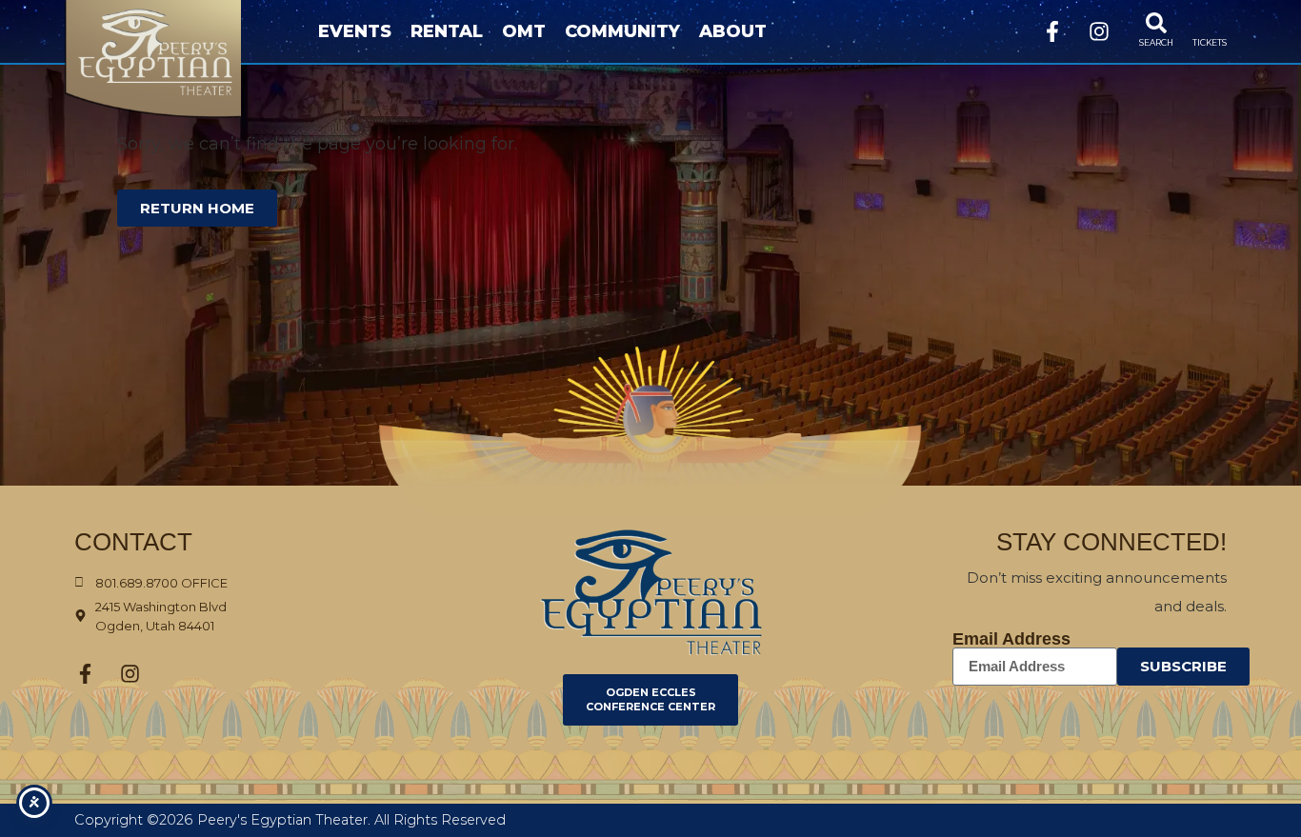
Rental (446, 31)
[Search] (1156, 22)
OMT (524, 31)
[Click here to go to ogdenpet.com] (651, 592)
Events (354, 31)
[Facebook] (1052, 31)
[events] (1209, 22)
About (733, 31)
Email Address (1011, 639)
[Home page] (182, 59)
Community (622, 31)
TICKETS (1209, 42)
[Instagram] (1099, 31)
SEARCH (1156, 42)
